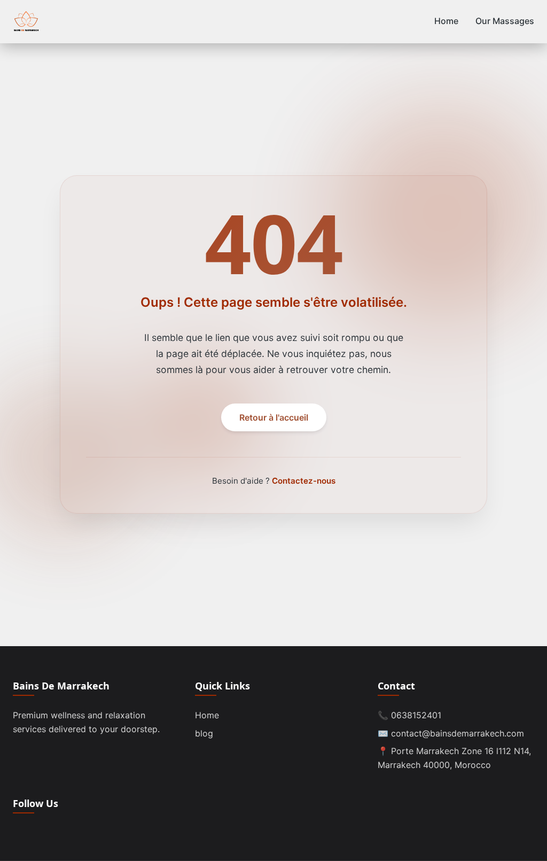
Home (446, 20)
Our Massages (504, 20)
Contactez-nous (303, 481)
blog (204, 733)
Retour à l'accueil (273, 417)
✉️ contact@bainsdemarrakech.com (451, 733)
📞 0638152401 (409, 715)
